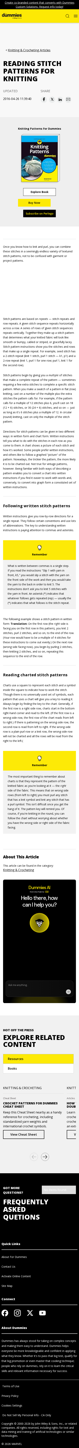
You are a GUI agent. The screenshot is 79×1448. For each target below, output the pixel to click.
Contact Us (8, 1266)
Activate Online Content (16, 1276)
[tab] (38, 1059)
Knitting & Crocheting (18, 870)
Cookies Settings (12, 1405)
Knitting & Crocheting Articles (29, 50)
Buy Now (34, 203)
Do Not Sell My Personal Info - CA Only (26, 1415)
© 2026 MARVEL (12, 1444)
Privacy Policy (10, 1396)
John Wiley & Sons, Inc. (49, 1423)
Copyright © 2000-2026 (16, 1423)
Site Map (7, 1286)
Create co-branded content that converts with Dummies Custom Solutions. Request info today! (39, 4)
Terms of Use (10, 1386)
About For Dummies (14, 1257)
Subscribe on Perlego (39, 213)
